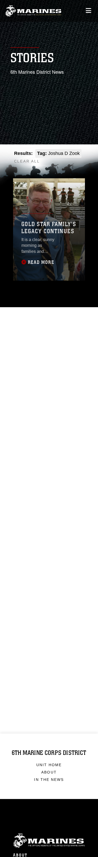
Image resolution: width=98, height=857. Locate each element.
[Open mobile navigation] (88, 10)
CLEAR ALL (27, 161)
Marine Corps (49, 840)
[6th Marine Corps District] (33, 11)
